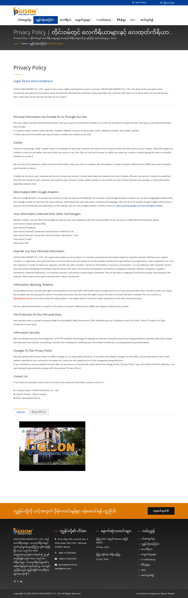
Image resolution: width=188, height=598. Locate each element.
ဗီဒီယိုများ (121, 20)
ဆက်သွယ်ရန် (147, 20)
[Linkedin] (21, 581)
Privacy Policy (56, 44)
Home (24, 44)
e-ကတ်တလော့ (103, 20)
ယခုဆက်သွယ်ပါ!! (161, 511)
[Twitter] (18, 581)
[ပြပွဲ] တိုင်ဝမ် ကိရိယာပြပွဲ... (109, 554)
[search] (133, 2)
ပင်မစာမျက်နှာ (24, 20)
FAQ (132, 20)
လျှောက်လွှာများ (83, 20)
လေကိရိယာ (65, 20)
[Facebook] (14, 581)
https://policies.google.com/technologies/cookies (139, 206)
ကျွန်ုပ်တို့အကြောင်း (45, 20)
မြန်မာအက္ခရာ (169, 3)
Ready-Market (168, 593)
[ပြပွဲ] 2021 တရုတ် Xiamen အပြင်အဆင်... (112, 540)
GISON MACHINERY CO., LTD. (47, 593)
